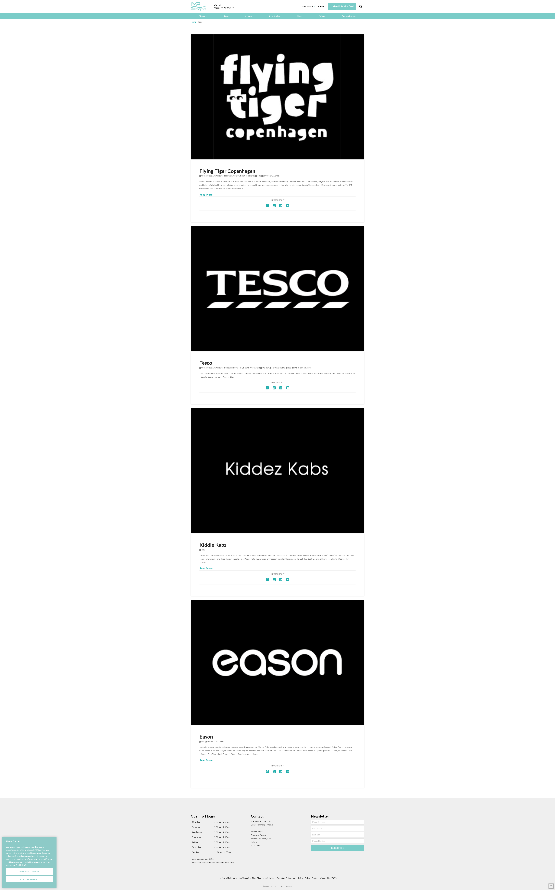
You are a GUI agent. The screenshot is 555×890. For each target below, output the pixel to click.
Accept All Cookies (29, 871)
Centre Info (307, 6)
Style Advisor (275, 16)
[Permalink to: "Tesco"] (277, 288)
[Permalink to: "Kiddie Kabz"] (277, 470)
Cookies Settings (29, 879)
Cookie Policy (21, 865)
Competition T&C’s (328, 878)
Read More (205, 194)
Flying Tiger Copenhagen (227, 171)
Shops (202, 16)
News (299, 16)
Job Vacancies (244, 878)
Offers (322, 16)
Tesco (205, 363)
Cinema (248, 16)
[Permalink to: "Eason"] (277, 662)
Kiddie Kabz (212, 545)
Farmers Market (349, 16)
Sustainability (268, 878)
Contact (315, 878)
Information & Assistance (286, 878)
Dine (226, 16)
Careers (321, 6)
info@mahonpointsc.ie (263, 824)
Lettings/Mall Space (228, 878)
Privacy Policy (304, 878)
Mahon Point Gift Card (342, 6)
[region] (29, 862)
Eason (206, 736)
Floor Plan (256, 878)
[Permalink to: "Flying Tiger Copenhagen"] (277, 96)
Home (193, 22)
